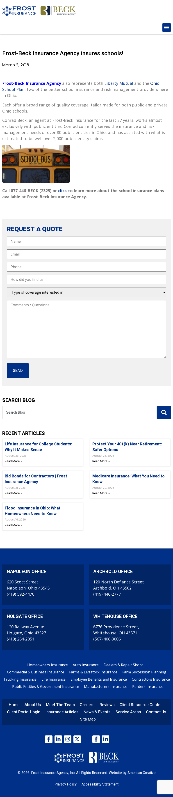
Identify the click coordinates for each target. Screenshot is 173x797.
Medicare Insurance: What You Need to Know (128, 479)
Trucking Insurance (19, 679)
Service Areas (128, 712)
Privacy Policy (66, 784)
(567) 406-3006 (107, 639)
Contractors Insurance (151, 679)
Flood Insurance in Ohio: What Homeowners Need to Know (32, 511)
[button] (166, 27)
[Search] (164, 412)
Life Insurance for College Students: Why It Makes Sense (38, 447)
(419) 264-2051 (20, 639)
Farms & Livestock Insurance (93, 672)
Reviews (107, 705)
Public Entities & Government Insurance (45, 686)
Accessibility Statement (100, 784)
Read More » (13, 461)
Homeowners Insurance (47, 664)
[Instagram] (67, 739)
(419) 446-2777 (107, 594)
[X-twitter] (77, 739)
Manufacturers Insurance (105, 686)
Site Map (88, 719)
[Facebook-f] (48, 739)
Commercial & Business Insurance (35, 672)
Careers (87, 705)
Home (14, 705)
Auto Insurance (86, 664)
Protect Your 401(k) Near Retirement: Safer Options (127, 447)
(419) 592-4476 (20, 594)
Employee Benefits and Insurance (99, 679)
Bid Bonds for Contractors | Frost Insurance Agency (36, 479)
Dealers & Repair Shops (123, 664)
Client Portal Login (23, 712)
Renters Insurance (147, 686)
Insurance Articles (62, 712)
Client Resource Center (141, 705)
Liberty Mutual (118, 83)
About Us (33, 705)
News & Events (97, 712)
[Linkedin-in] (58, 739)
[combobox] (79, 412)
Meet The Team (60, 705)
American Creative (141, 773)
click (62, 190)
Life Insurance (53, 679)
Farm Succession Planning (144, 672)
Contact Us (156, 712)
